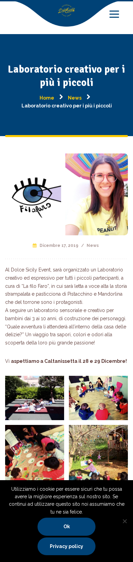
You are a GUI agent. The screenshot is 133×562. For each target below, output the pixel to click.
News (93, 245)
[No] (124, 521)
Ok (66, 526)
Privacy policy (66, 546)
